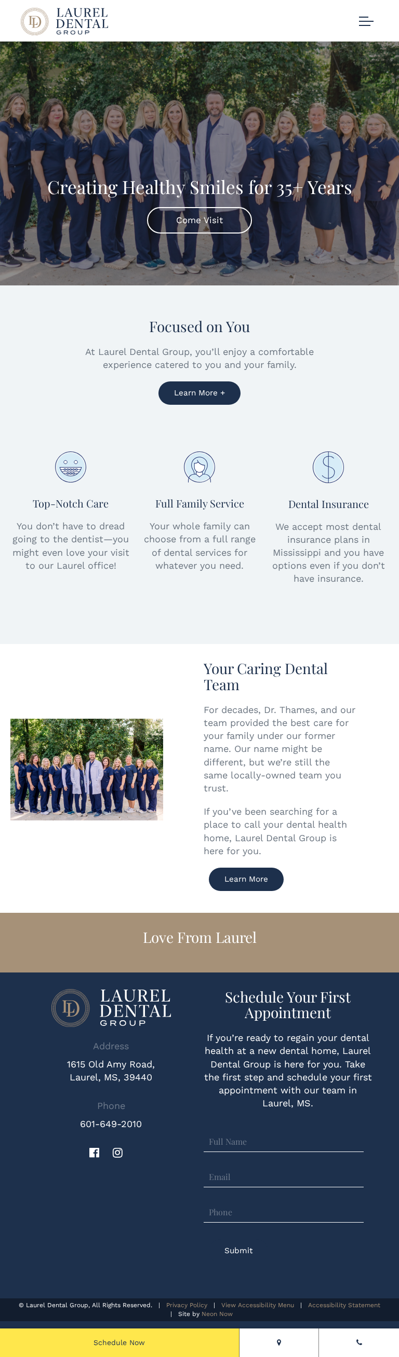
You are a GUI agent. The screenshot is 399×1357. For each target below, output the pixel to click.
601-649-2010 (111, 1123)
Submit (238, 1250)
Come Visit (199, 220)
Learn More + (199, 392)
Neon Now (217, 1313)
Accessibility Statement (344, 1305)
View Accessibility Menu (257, 1305)
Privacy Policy (186, 1305)
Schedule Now (119, 1342)
